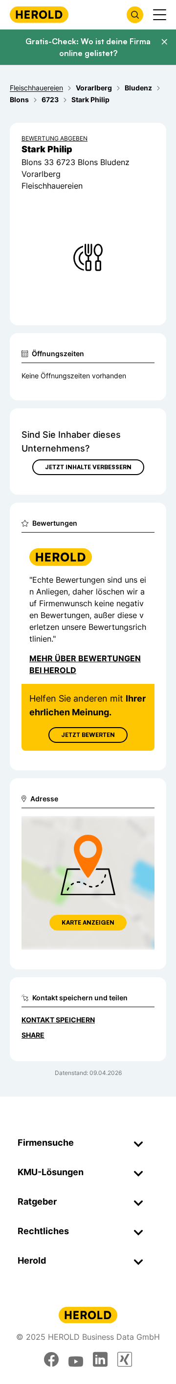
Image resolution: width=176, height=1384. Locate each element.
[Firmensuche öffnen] (135, 14)
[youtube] (75, 1359)
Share (33, 1035)
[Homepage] (39, 14)
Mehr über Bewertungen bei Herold (85, 664)
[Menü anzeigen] (159, 14)
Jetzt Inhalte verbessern (88, 467)
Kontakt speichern (58, 1020)
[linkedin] (100, 1359)
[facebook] (51, 1359)
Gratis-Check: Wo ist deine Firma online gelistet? (88, 47)
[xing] (124, 1359)
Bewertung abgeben (55, 138)
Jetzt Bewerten (88, 734)
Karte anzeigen (88, 922)
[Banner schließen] (164, 42)
